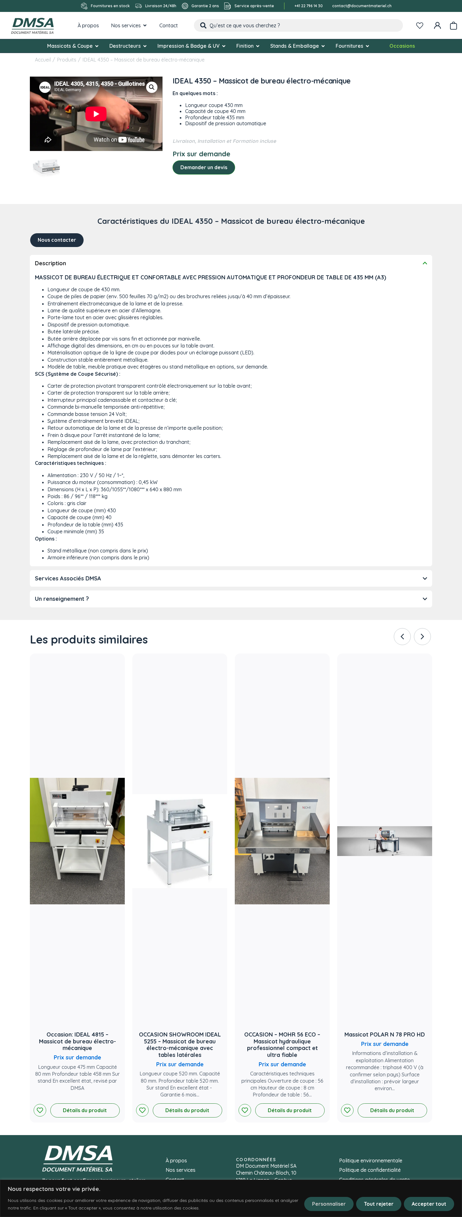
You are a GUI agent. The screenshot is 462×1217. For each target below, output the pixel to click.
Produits (66, 60)
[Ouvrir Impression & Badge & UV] (223, 45)
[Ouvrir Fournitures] (367, 45)
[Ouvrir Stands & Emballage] (323, 45)
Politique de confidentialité (370, 1170)
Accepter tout (429, 1204)
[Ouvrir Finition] (257, 45)
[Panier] (453, 24)
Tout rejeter (378, 1204)
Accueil (43, 60)
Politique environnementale (370, 1160)
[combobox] (298, 25)
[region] (231, 1198)
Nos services (180, 1170)
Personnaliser (329, 1204)
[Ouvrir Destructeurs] (144, 45)
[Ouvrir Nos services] (144, 25)
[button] (151, 87)
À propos (176, 1160)
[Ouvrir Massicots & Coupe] (96, 45)
